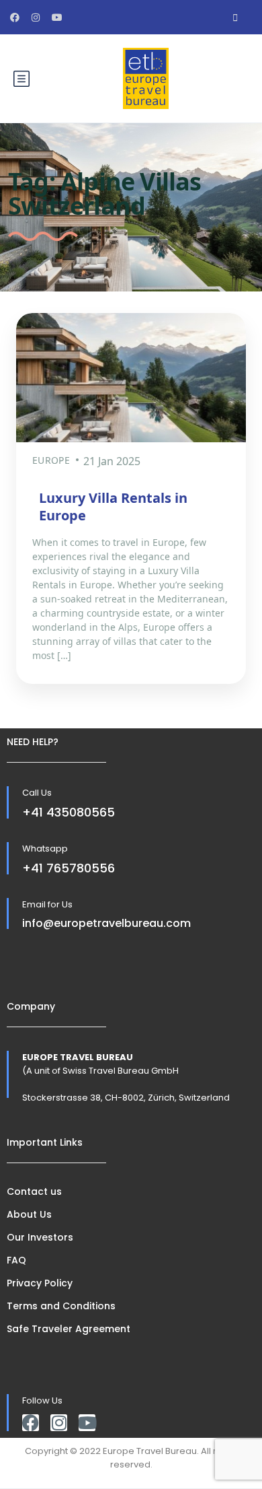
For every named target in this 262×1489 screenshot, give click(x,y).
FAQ (16, 1260)
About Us (29, 1214)
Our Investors (40, 1237)
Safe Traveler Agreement (68, 1329)
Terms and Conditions (61, 1306)
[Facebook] (30, 1422)
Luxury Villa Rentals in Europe (113, 506)
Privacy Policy (40, 1283)
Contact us (34, 1191)
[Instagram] (58, 1422)
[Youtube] (87, 1422)
